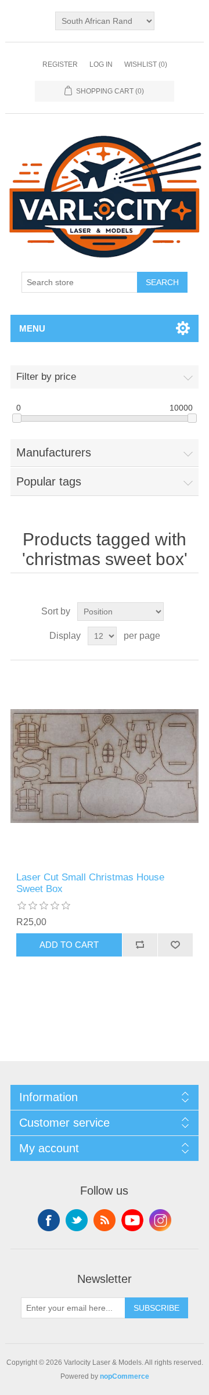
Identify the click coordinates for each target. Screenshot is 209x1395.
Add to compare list (139, 945)
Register (60, 64)
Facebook (49, 1220)
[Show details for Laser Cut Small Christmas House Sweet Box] (104, 766)
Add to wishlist (175, 945)
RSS (104, 1220)
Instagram (160, 1220)
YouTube (132, 1220)
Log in (101, 64)
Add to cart (69, 945)
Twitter (77, 1220)
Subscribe (156, 1308)
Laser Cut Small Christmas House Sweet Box (90, 883)
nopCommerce (124, 1376)
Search (162, 282)
